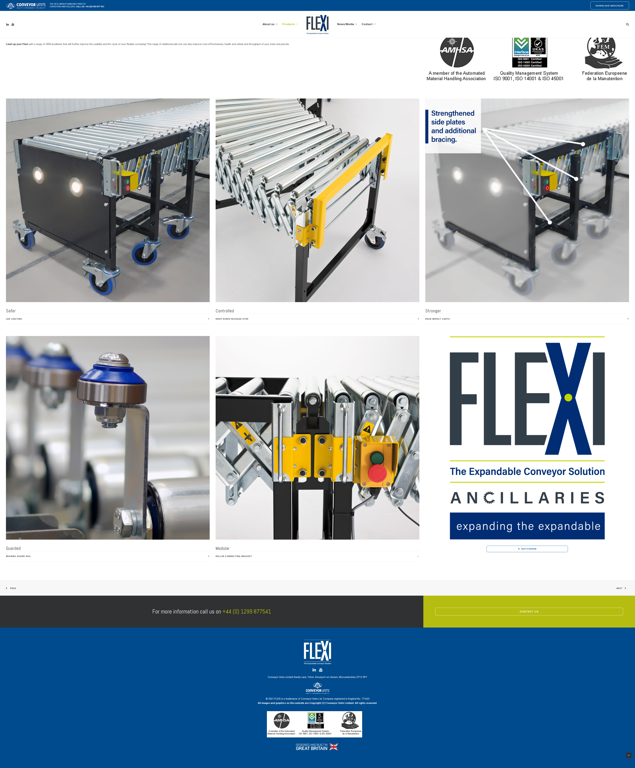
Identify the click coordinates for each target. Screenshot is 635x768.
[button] (8, 24)
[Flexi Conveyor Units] (317, 24)
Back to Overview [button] (528, 549)
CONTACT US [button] (529, 611)
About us (269, 24)
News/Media (345, 24)
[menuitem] (609, 5)
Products (288, 24)
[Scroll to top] (628, 755)
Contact (367, 24)
